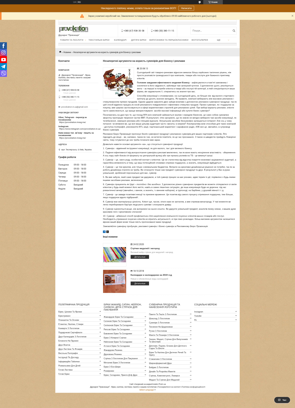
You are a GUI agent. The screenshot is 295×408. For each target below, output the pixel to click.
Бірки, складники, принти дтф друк (120, 375)
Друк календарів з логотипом (72, 336)
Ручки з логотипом (158, 331)
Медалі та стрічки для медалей (164, 380)
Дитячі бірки (138, 40)
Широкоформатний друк (160, 363)
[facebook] (104, 232)
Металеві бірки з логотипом (117, 362)
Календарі (120, 40)
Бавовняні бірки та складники (118, 333)
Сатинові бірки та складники (117, 321)
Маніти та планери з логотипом (164, 335)
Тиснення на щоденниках (161, 327)
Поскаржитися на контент (169, 387)
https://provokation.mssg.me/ (72, 122)
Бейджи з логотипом (159, 367)
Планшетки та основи (68, 320)
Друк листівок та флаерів (70, 349)
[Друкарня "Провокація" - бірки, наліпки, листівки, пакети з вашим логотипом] (73, 29)
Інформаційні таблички (69, 361)
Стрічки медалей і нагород (145, 248)
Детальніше (139, 257)
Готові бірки (63, 374)
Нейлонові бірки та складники (118, 342)
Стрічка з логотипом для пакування (121, 358)
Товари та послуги (71, 40)
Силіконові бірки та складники (118, 325)
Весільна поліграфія (68, 353)
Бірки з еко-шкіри (112, 367)
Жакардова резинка (113, 350)
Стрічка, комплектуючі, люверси (164, 375)
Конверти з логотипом (68, 328)
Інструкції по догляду (68, 357)
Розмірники (109, 371)
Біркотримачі (64, 316)
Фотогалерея (199, 40)
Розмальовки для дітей (69, 366)
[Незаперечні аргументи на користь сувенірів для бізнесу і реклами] (118, 82)
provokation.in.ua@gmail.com (74, 107)
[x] (107, 232)
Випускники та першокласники (168, 40)
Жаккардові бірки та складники (118, 317)
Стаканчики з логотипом (160, 359)
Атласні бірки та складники (117, 346)
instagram (198, 312)
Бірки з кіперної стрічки (115, 338)
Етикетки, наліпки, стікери (70, 324)
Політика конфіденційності (193, 387)
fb (195, 320)
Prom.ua (162, 384)
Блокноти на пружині (68, 341)
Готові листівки (65, 370)
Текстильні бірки (98, 40)
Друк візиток (64, 345)
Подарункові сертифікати (70, 332)
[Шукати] (234, 31)
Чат (284, 400)
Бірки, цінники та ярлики (70, 312)
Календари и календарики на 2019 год (151, 275)
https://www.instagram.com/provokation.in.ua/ (80, 129)
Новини (67, 52)
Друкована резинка (113, 354)
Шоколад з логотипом (159, 318)
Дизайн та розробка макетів (162, 371)
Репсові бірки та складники (117, 329)
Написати (186, 8)
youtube (197, 316)
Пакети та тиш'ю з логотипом (163, 314)
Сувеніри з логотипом (159, 322)
